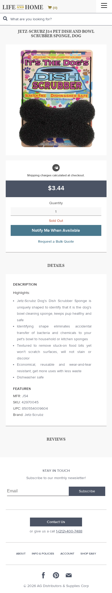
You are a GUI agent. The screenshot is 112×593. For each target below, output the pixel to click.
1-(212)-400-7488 (69, 531)
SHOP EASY (88, 553)
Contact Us (56, 522)
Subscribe (87, 491)
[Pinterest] (56, 575)
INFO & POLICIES (43, 553)
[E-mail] (68, 575)
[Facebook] (43, 575)
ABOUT (21, 553)
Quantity (56, 203)
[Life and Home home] (23, 7)
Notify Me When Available (56, 230)
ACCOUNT (67, 553)
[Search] (5, 18)
